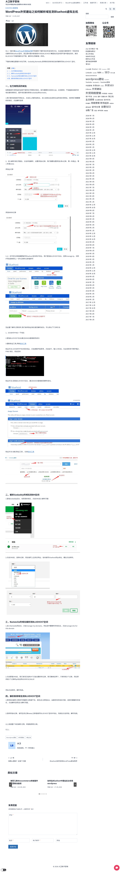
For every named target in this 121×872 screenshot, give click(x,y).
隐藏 (13, 68)
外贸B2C (102, 85)
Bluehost (95, 69)
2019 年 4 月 (90, 256)
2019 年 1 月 (90, 265)
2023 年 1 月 (90, 170)
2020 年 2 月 (90, 227)
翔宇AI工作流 (90, 59)
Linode (95, 73)
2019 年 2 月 (90, 262)
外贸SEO (109, 85)
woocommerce (91, 75)
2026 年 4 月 (90, 124)
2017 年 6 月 (90, 319)
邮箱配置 (106, 110)
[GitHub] (114, 9)
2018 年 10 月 (90, 273)
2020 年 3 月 (90, 225)
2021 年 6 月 (90, 190)
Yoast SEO (107, 79)
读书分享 (96, 106)
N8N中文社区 (90, 56)
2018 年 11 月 (90, 271)
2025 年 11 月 (90, 136)
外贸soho (88, 89)
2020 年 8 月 (90, 210)
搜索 (87, 13)
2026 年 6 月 (90, 118)
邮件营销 (100, 110)
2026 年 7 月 (90, 115)
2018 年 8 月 (90, 279)
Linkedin (89, 72)
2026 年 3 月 (90, 127)
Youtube (89, 82)
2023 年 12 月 (90, 150)
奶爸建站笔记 (90, 51)
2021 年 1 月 (90, 202)
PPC (103, 73)
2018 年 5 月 (90, 288)
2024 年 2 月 (90, 144)
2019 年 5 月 (90, 253)
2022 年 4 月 (90, 179)
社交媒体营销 (99, 100)
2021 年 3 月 (90, 199)
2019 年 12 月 (90, 233)
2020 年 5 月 (90, 219)
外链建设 (110, 93)
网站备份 (88, 103)
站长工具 (23, 343)
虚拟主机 (88, 107)
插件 (99, 96)
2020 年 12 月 (90, 204)
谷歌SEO (106, 106)
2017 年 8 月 (90, 314)
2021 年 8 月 (90, 184)
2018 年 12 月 (90, 268)
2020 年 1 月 (90, 230)
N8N (99, 72)
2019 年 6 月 (90, 250)
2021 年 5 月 (90, 193)
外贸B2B (96, 85)
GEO (108, 69)
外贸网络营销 (93, 93)
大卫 (9, 16)
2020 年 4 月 (90, 222)
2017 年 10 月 (90, 308)
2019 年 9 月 (90, 242)
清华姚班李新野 (91, 61)
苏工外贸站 (90, 54)
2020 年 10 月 (90, 207)
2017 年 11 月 (90, 305)
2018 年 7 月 (90, 282)
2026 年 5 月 (90, 121)
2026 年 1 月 (90, 130)
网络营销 (95, 102)
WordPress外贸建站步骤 (24, 51)
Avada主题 (88, 69)
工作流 (85, 3)
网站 (58, 840)
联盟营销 (112, 103)
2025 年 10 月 (90, 138)
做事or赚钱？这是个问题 (17, 759)
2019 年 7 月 (90, 248)
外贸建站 (21, 737)
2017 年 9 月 (90, 311)
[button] (3, 870)
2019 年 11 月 (90, 236)
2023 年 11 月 (90, 153)
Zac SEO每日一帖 (92, 49)
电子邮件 (36, 840)
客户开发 (89, 96)
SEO (107, 72)
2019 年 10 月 (90, 239)
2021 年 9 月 (90, 181)
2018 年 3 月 (90, 293)
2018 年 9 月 (90, 276)
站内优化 (107, 99)
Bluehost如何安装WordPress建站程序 (63, 759)
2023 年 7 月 (90, 164)
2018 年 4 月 (90, 291)
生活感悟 (90, 99)
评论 (11, 815)
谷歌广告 (89, 110)
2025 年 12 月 (90, 133)
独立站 (28, 737)
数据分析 (104, 96)
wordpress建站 (11, 737)
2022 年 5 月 (90, 176)
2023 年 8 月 (90, 161)
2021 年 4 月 (90, 196)
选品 (95, 110)
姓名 (11, 840)
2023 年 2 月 (90, 167)
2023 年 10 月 (90, 156)
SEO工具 (112, 73)
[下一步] (75, 784)
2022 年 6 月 (90, 173)
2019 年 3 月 (90, 259)
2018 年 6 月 (90, 285)
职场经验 (104, 102)
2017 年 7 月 (90, 316)
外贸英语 (104, 93)
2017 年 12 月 (90, 302)
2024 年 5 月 (90, 141)
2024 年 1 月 (90, 147)
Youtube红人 (96, 82)
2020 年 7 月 (90, 213)
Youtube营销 (105, 82)
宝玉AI (88, 64)
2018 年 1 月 (90, 299)
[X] (110, 9)
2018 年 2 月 (90, 296)
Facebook (104, 69)
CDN (100, 69)
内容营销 (89, 85)
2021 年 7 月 (90, 187)
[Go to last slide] (10, 784)
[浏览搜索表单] (106, 8)
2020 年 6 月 (90, 216)
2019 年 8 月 (90, 245)
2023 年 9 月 (90, 158)
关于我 (112, 3)
